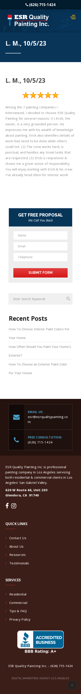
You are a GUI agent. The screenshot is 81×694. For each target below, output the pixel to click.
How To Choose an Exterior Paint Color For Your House (38, 368)
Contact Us (17, 538)
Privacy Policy (19, 619)
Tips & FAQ (18, 611)
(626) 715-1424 (42, 4)
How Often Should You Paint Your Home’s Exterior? (40, 350)
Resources (17, 554)
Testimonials (19, 563)
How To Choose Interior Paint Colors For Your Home (39, 333)
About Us (16, 546)
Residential (17, 594)
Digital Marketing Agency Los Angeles (41, 678)
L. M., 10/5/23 (25, 80)
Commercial (18, 602)
